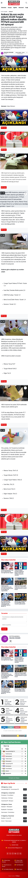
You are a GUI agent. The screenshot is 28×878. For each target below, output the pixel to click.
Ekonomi (21, 7)
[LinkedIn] (15, 853)
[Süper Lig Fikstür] (26, 783)
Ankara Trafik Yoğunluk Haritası (19, 861)
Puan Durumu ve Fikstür (6, 865)
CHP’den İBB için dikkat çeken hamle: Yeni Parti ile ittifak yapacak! (9, 703)
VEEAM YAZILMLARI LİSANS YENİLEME (24, 720)
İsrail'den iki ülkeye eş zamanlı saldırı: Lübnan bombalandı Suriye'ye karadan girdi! (23, 703)
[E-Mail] (10, 641)
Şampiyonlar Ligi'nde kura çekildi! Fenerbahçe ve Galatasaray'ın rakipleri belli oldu (10, 720)
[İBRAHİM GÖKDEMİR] (4, 638)
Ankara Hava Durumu (6, 861)
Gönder (4, 629)
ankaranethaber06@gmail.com (15, 847)
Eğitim (15, 7)
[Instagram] (13, 853)
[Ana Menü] (1, 2)
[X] (10, 853)
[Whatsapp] (18, 853)
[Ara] (26, 3)
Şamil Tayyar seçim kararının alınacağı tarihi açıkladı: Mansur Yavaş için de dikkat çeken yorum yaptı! (9, 712)
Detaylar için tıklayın (14, 778)
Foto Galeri (4, 11)
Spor (7, 717)
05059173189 (15, 845)
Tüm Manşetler (19, 864)
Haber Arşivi (19, 869)
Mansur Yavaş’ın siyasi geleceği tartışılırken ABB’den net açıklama (23, 712)
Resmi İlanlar (24, 717)
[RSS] (20, 853)
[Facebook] (7, 853)
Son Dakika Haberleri (8, 869)
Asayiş (10, 7)
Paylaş (4, 127)
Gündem (3, 7)
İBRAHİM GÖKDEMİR (14, 638)
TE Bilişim (17, 875)
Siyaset (11, 11)
